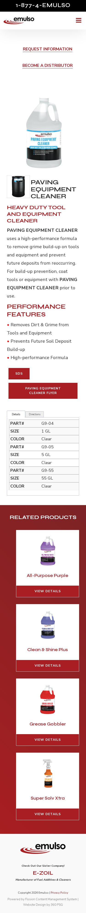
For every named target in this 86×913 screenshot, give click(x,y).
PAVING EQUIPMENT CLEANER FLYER (43, 390)
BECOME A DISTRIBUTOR (47, 65)
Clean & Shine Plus (47, 649)
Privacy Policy (59, 893)
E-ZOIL (43, 873)
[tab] (16, 414)
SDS (19, 373)
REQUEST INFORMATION (47, 49)
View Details (48, 591)
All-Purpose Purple (47, 575)
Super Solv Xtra (48, 798)
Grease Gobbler (48, 724)
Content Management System (56, 899)
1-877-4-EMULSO (43, 5)
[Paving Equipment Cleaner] (43, 132)
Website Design (34, 905)
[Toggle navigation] (78, 20)
